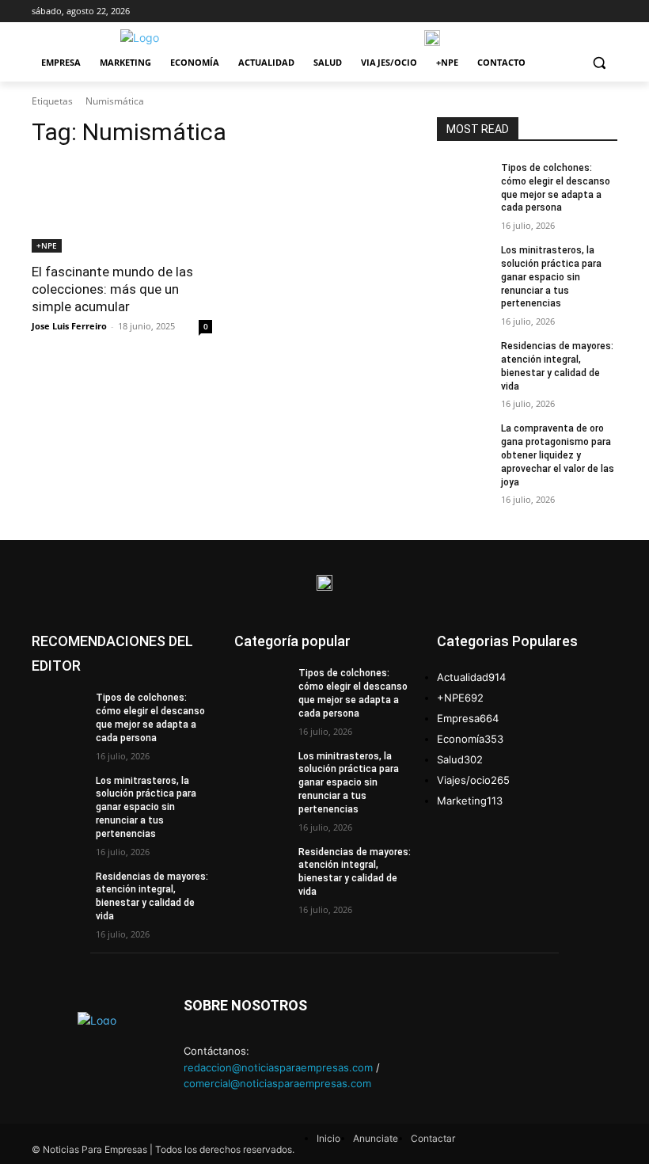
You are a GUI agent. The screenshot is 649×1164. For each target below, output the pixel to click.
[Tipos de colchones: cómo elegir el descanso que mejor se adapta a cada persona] (464, 181)
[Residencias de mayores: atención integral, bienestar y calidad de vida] (464, 359)
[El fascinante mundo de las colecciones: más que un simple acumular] (122, 207)
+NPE (46, 245)
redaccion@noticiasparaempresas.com (278, 1067)
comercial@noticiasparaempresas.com (277, 1083)
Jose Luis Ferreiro (69, 326)
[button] (598, 63)
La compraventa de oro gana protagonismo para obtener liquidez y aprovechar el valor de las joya (557, 455)
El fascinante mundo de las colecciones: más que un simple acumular (112, 289)
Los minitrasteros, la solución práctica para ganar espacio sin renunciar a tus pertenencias (551, 277)
